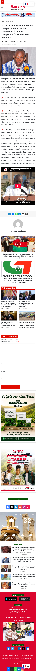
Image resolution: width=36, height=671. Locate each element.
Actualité (10, 21)
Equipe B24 (23, 609)
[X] (12, 669)
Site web (3, 379)
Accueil (5, 21)
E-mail (3, 371)
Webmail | (17, 609)
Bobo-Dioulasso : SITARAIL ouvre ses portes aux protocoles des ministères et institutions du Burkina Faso (27, 325)
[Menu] (2, 8)
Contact (28, 608)
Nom (2, 364)
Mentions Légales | (11, 608)
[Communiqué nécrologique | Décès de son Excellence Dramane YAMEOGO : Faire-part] (6, 568)
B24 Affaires (17, 664)
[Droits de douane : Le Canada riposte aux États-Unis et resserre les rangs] (9, 315)
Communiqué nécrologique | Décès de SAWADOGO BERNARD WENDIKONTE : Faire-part (23, 576)
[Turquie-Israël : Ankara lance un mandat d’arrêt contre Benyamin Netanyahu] (27, 295)
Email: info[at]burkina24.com (18, 612)
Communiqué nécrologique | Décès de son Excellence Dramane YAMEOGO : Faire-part (23, 567)
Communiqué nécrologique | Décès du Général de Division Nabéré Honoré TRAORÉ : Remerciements (23, 559)
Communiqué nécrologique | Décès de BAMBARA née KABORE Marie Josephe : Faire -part (23, 584)
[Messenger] (13, 214)
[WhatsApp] (16, 214)
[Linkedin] (19, 669)
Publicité (11, 609)
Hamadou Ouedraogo (8, 41)
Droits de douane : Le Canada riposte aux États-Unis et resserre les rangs (8, 323)
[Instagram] (22, 669)
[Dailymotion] (27, 650)
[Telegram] (19, 214)
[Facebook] (8, 669)
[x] (12, 650)
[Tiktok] (23, 650)
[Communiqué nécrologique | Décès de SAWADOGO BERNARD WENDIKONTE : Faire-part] (6, 577)
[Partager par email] (23, 214)
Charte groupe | (21, 608)
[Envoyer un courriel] (14, 41)
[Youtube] (16, 650)
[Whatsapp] (15, 669)
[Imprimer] (26, 214)
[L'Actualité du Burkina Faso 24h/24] (18, 7)
